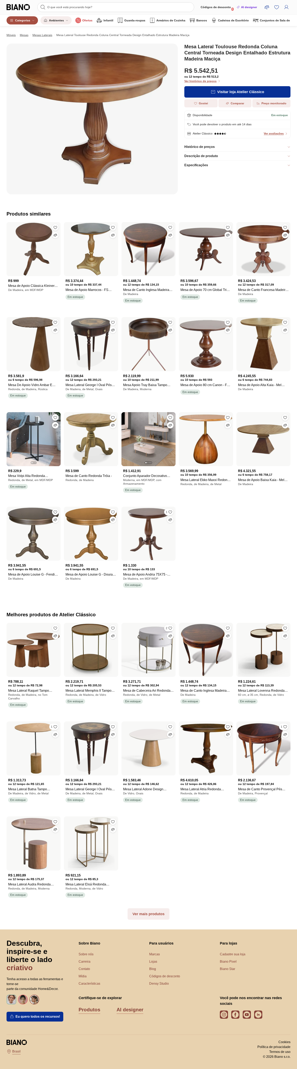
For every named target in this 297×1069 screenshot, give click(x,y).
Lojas (153, 961)
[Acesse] (286, 7)
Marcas (154, 954)
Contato (84, 969)
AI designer (249, 7)
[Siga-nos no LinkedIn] (258, 1015)
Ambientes (56, 20)
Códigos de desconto (217, 8)
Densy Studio (159, 983)
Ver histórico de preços (200, 81)
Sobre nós (86, 954)
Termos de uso (279, 1052)
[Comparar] (55, 235)
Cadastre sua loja (232, 954)
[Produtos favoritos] (277, 7)
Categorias (22, 20)
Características (89, 983)
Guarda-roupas (134, 20)
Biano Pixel (228, 961)
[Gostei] (55, 227)
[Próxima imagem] (57, 437)
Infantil (108, 20)
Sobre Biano (89, 943)
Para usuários (161, 943)
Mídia (83, 976)
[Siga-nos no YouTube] (247, 1015)
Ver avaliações (274, 133)
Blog (152, 969)
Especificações (196, 165)
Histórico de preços (199, 147)
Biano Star (227, 969)
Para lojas (228, 943)
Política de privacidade (273, 1047)
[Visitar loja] (92, 119)
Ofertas (87, 20)
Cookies (284, 1042)
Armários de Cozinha (170, 20)
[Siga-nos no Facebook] (235, 1015)
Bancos (201, 20)
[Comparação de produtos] (267, 7)
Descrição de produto (201, 156)
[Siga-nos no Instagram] (224, 1015)
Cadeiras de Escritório (233, 20)
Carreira (84, 961)
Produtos (89, 1009)
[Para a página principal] (20, 7)
